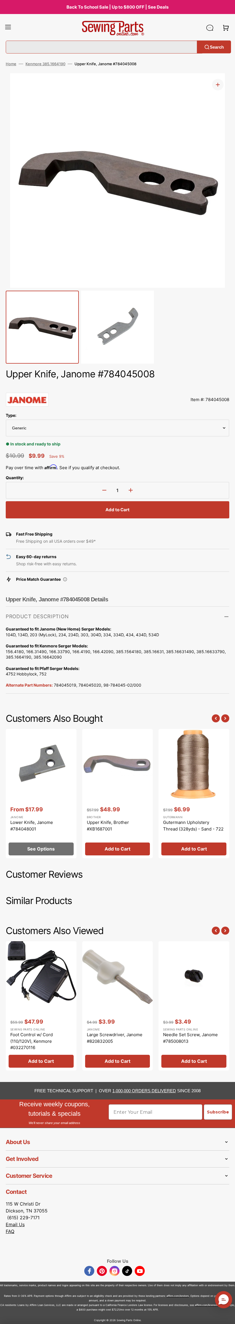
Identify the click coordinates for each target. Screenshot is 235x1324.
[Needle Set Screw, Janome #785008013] (193, 1006)
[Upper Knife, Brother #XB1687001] (117, 793)
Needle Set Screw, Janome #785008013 (190, 1038)
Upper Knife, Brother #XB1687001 (108, 826)
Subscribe (218, 1112)
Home (11, 64)
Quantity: (15, 477)
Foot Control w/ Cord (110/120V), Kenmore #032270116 (31, 1041)
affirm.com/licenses (206, 1305)
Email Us (15, 1224)
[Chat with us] (209, 27)
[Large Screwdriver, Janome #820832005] (117, 1006)
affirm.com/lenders (178, 1295)
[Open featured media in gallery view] (218, 84)
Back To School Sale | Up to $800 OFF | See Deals (117, 7)
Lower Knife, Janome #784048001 (31, 826)
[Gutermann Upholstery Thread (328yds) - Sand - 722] (193, 793)
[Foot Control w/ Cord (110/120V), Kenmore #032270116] (41, 1006)
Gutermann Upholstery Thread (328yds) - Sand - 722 (193, 826)
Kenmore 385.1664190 (45, 64)
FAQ (10, 1231)
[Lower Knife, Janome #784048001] (41, 793)
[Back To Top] (226, 1315)
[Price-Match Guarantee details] (65, 579)
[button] (8, 27)
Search (217, 46)
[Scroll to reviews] (117, 387)
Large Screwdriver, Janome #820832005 (114, 1038)
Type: (11, 415)
